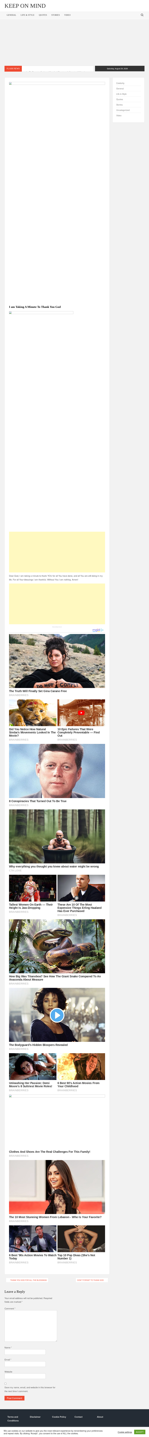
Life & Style (27, 15)
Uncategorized (123, 110)
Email (8, 1359)
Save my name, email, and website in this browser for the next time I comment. (30, 1389)
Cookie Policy (59, 1416)
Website (8, 1371)
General (11, 15)
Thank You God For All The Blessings (28, 1280)
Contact (78, 1416)
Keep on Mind (25, 5)
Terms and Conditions (13, 1418)
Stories (55, 15)
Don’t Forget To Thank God (90, 1280)
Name (8, 1347)
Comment (10, 1308)
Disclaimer (35, 1416)
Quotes (43, 15)
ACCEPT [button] (140, 1432)
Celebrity (120, 83)
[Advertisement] (74, 42)
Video (67, 15)
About (100, 1416)
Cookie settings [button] (125, 1432)
